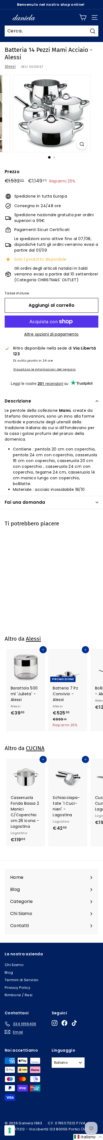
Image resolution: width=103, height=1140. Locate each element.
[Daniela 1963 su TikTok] (74, 1023)
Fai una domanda (25, 502)
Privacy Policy (17, 987)
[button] (88, 1137)
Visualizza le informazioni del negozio (44, 369)
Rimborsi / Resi (18, 995)
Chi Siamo (14, 964)
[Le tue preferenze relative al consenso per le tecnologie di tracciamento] (9, 1130)
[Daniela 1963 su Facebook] (64, 1023)
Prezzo (12, 171)
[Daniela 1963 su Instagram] (54, 1023)
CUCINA (35, 748)
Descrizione (18, 401)
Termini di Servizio (22, 980)
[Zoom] (82, 144)
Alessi (10, 66)
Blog (9, 972)
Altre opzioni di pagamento (51, 334)
